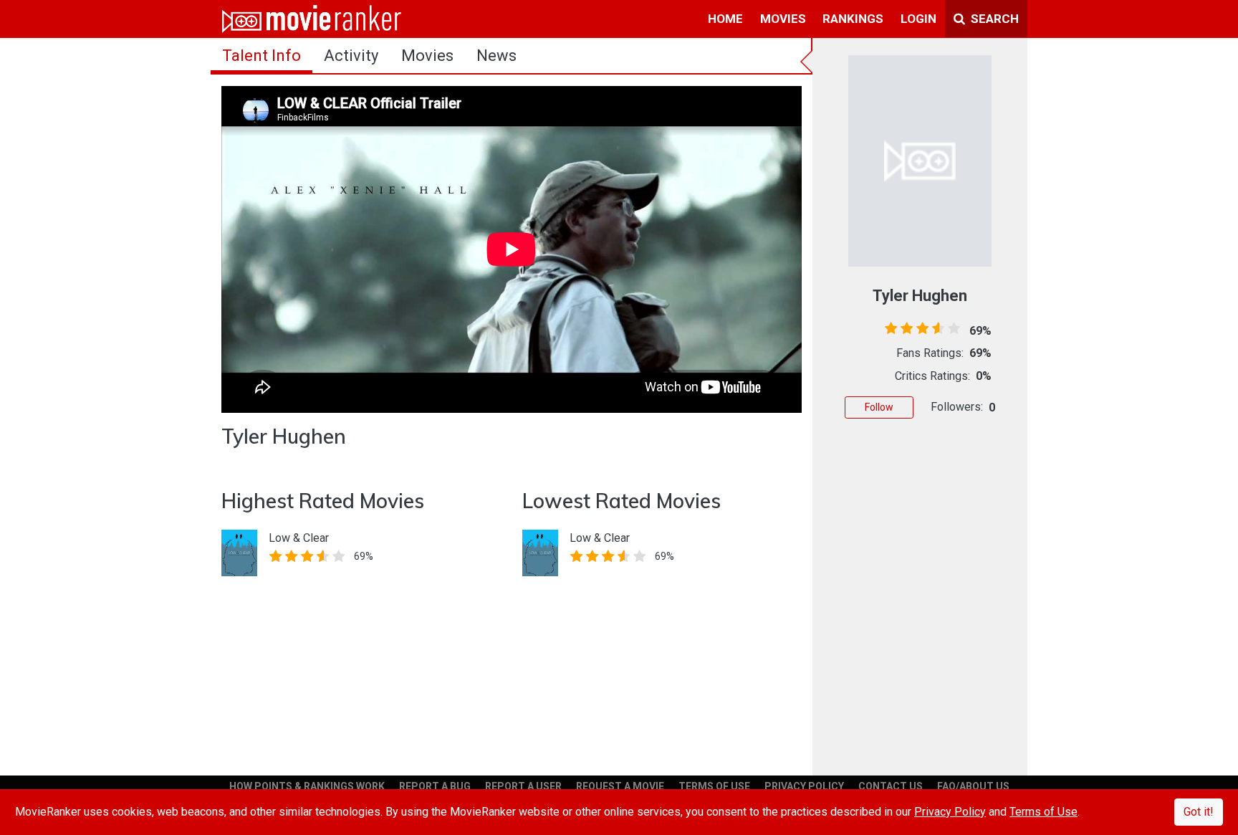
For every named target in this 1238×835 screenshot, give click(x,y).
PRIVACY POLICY (804, 786)
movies (783, 18)
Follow (879, 407)
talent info (261, 56)
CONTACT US (890, 786)
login (918, 18)
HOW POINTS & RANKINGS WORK (307, 786)
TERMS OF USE (714, 786)
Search (993, 18)
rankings (852, 18)
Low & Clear (299, 538)
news (496, 56)
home (725, 18)
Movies (427, 56)
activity (351, 56)
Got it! (1199, 812)
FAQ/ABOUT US (973, 786)
